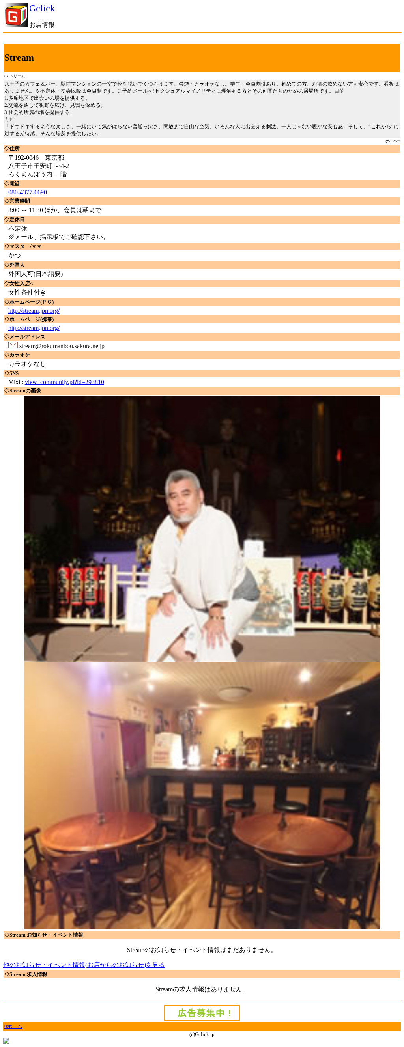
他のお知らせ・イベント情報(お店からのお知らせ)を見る (84, 964)
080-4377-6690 (27, 192)
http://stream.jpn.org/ (34, 310)
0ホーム (13, 1026)
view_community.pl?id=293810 (64, 382)
